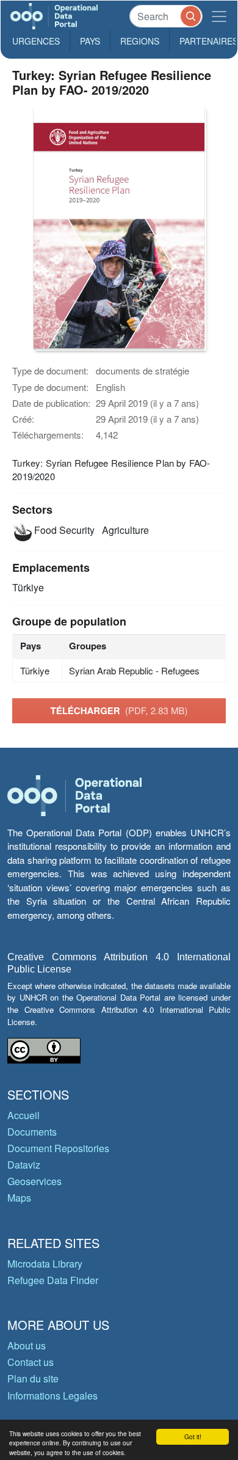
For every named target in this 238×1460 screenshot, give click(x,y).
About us (26, 1345)
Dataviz (23, 1165)
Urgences (36, 41)
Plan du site (33, 1378)
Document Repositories (58, 1148)
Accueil (23, 1115)
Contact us (30, 1362)
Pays (90, 41)
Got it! (192, 1436)
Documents (32, 1132)
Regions (139, 41)
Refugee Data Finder (52, 1280)
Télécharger (118, 710)
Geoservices (34, 1181)
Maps (19, 1198)
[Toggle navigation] (219, 16)
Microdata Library (44, 1264)
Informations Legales (52, 1396)
